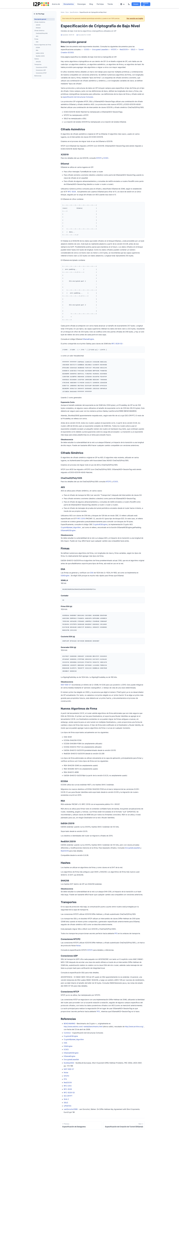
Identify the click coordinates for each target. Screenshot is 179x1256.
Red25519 (124, 49)
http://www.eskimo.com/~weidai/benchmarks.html (83, 1027)
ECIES (86, 49)
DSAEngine (65, 576)
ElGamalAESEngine (68, 530)
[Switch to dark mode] (129, 4)
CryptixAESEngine (100, 524)
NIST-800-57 (66, 685)
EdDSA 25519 (40, 53)
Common (67, 1033)
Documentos (69, 4)
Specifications (74, 12)
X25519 (38, 25)
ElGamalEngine (88, 339)
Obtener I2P (145, 4)
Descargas (81, 4)
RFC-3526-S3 (117, 344)
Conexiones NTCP (41, 73)
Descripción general (40, 19)
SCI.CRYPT (68, 1096)
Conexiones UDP (41, 70)
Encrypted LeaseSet (100, 49)
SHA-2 (66, 1099)
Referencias (37, 76)
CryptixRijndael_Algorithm (71, 527)
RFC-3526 (72, 192)
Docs (67, 12)
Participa (100, 4)
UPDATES (67, 1106)
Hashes (36, 59)
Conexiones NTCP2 (41, 67)
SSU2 (133, 49)
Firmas (36, 39)
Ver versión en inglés (135, 18)
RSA (37, 50)
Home (62, 12)
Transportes (37, 64)
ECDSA (38, 47)
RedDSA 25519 (40, 56)
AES (37, 36)
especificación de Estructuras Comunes (78, 97)
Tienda (110, 4)
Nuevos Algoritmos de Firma (42, 44)
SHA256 (38, 61)
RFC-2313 (81, 519)
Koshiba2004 (69, 1063)
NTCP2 (114, 49)
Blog (91, 4)
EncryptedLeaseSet (132, 848)
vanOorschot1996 (71, 1109)
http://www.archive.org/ (134, 1027)
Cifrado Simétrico (39, 30)
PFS (115, 933)
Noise (78, 946)
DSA (37, 42)
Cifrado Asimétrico (39, 22)
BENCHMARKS (69, 1024)
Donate (135, 4)
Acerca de (56, 4)
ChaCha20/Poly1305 (42, 33)
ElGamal (38, 27)
